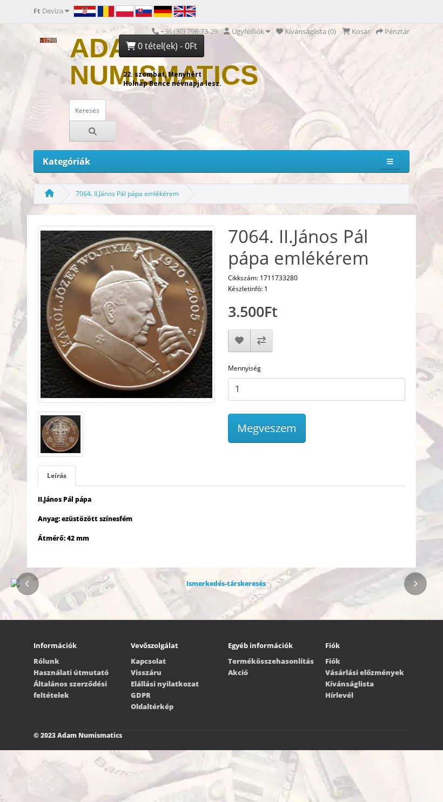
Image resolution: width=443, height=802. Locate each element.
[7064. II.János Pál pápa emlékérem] (126, 317)
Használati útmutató (71, 672)
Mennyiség (244, 368)
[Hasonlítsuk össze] (261, 340)
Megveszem (267, 428)
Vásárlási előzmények (364, 672)
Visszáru (146, 672)
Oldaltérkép (152, 706)
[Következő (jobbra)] (415, 583)
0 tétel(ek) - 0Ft (166, 46)
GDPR (141, 695)
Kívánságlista (349, 684)
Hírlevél (339, 695)
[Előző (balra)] (27, 583)
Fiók (332, 661)
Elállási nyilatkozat (165, 684)
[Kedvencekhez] (239, 340)
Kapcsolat (148, 661)
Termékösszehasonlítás (271, 661)
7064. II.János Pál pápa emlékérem (127, 193)
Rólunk (46, 661)
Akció (238, 672)
